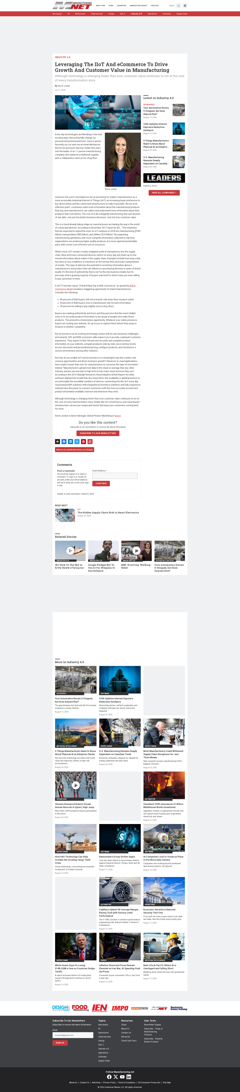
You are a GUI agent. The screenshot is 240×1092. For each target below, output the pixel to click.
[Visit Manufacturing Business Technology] (179, 1008)
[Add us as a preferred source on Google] (90, 441)
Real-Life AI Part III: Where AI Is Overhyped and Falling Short (159, 967)
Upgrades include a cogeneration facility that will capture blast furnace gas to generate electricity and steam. (163, 814)
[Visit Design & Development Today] (61, 1008)
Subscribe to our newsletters (98, 433)
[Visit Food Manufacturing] (80, 1008)
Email (54, 1030)
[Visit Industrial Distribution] (139, 1008)
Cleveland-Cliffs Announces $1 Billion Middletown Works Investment (163, 806)
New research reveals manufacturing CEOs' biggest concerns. (162, 762)
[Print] (57, 441)
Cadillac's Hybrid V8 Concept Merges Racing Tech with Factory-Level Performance (118, 912)
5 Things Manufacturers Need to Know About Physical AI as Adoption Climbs (156, 144)
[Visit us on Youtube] (122, 1077)
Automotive (150, 799)
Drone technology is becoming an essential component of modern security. (74, 868)
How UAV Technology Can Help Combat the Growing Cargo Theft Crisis (72, 859)
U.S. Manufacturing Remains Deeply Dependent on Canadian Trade (155, 160)
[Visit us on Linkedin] (128, 1077)
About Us (73, 1082)
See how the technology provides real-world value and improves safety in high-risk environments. (75, 761)
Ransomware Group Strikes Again (117, 856)
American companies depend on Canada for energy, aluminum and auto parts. (118, 759)
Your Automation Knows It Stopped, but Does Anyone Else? (156, 110)
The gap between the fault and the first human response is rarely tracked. (75, 706)
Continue (101, 483)
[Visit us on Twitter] (116, 1077)
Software (105, 694)
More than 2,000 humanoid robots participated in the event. (75, 812)
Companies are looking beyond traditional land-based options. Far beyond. (162, 864)
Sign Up (60, 1043)
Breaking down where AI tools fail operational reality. (163, 973)
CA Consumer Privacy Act (149, 1082)
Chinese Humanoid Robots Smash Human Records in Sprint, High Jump (74, 806)
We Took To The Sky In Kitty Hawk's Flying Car (69, 566)
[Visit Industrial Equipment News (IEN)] (99, 1008)
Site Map (167, 1082)
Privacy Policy (109, 1082)
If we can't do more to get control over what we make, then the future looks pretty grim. (162, 917)
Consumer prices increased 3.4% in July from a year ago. (119, 976)
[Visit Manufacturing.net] (159, 1008)
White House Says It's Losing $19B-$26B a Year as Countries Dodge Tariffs (75, 968)
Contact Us (84, 1082)
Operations (61, 799)
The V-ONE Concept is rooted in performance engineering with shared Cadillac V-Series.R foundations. (119, 922)
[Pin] (83, 441)
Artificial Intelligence (66, 746)
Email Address (99, 471)
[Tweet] (77, 441)
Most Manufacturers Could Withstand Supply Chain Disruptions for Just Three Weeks (163, 754)
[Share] (64, 441)
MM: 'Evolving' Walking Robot (135, 566)
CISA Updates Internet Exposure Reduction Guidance (155, 127)
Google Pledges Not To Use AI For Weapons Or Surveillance (101, 567)
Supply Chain (106, 746)
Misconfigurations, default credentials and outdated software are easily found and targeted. (118, 708)
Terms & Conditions (126, 1082)
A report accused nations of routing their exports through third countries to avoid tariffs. (73, 978)
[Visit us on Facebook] (109, 1077)
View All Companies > (164, 193)
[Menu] (185, 5)
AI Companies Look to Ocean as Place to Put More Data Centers (163, 858)
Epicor (118, 415)
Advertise (96, 1082)
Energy (104, 960)
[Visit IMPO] (119, 1008)
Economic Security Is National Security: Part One (159, 911)
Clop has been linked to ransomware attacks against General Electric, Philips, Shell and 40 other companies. (119, 863)
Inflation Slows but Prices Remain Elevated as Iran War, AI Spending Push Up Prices (119, 968)
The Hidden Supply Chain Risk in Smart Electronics (108, 512)
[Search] (178, 5)
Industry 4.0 (62, 57)
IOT (79, 509)
